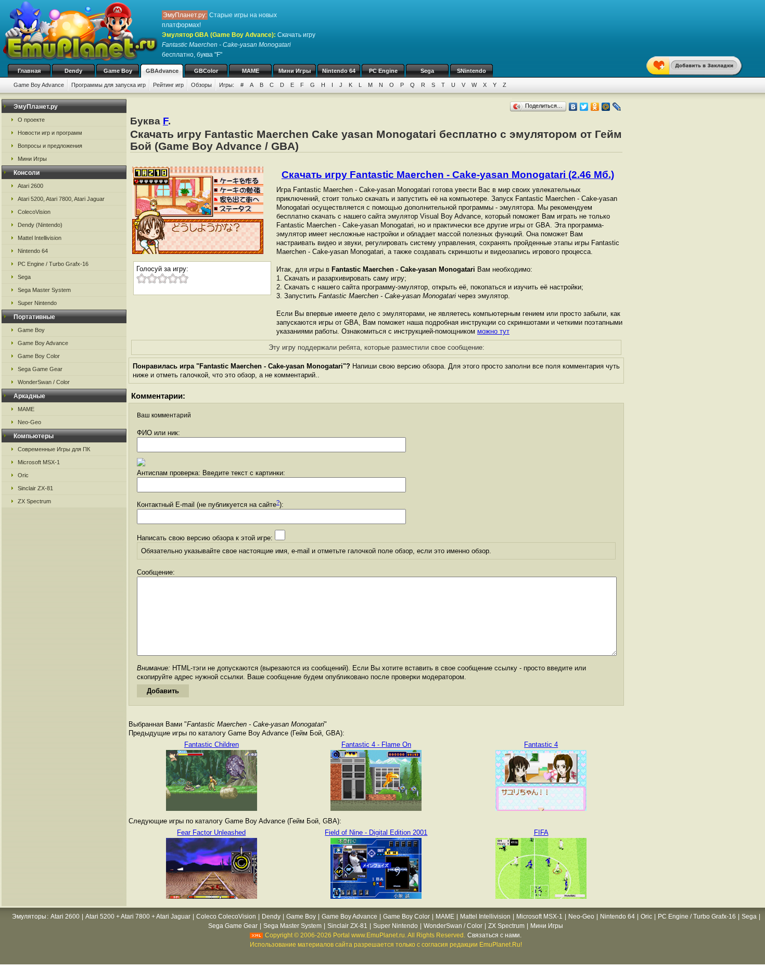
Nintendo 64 (338, 71)
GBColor (206, 71)
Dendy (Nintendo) (40, 225)
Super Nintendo (37, 303)
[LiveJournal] (616, 106)
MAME (250, 71)
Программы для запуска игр (108, 85)
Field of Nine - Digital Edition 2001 (376, 832)
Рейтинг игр (168, 85)
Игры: (226, 85)
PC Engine (383, 71)
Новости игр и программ (50, 133)
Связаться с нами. (494, 935)
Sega (427, 71)
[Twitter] (584, 106)
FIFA (541, 832)
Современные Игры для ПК (54, 449)
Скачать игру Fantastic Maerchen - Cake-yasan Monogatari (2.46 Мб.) (448, 174)
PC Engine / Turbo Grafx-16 (53, 264)
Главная (29, 71)
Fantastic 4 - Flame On (376, 744)
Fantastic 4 (541, 744)
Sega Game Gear (40, 369)
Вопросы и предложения (50, 146)
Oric (23, 475)
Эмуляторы (29, 916)
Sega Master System (44, 290)
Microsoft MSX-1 (39, 462)
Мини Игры (294, 71)
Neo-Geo (29, 422)
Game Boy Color (39, 356)
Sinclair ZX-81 (35, 488)
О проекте (31, 120)
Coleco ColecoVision (226, 916)
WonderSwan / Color (44, 382)
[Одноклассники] (595, 106)
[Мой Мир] (606, 106)
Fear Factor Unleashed (211, 832)
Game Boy (118, 71)
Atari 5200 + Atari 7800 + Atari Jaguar (137, 916)
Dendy (73, 71)
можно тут (493, 331)
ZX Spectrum (34, 501)
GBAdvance (162, 71)
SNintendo (471, 71)
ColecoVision (34, 212)
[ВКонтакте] (573, 106)
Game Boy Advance (39, 85)
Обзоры (201, 85)
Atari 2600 (30, 186)
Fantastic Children (211, 744)
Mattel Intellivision (39, 238)
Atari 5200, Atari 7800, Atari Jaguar (61, 199)
